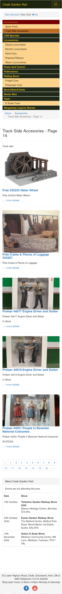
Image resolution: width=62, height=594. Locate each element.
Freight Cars (11, 80)
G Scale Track (12, 103)
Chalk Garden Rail (15, 4)
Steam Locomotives (15, 62)
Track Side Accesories (16, 31)
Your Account (12, 14)
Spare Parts (11, 26)
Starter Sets (10, 94)
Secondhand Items (14, 89)
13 (26, 468)
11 (12, 468)
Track (7, 98)
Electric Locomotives (16, 49)
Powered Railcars (14, 57)
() (36, 14)
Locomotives (11, 40)
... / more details (10, 200)
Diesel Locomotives (15, 44)
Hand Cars (11, 53)
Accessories (11, 22)
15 (39, 468)
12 (19, 468)
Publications (11, 71)
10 (5, 468)
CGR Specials (11, 35)
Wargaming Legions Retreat (19, 107)
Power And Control (14, 66)
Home (8, 113)
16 (46, 468)
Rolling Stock (11, 76)
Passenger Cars (13, 85)
